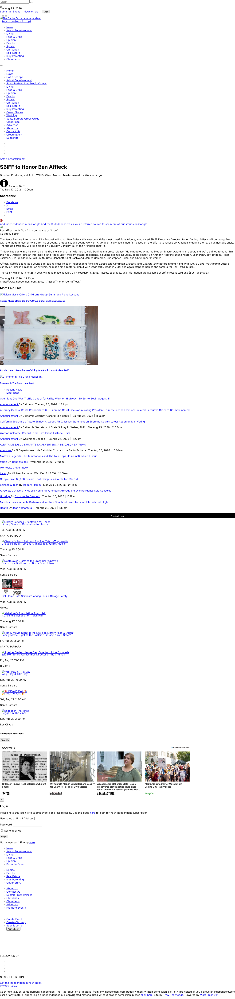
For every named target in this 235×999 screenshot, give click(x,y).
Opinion (11, 40)
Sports (10, 46)
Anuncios (6, 450)
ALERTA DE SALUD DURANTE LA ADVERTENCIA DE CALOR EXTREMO (43, 444)
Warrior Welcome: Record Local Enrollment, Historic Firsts (35, 433)
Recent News (14, 389)
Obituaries (12, 49)
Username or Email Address (17, 818)
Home (10, 70)
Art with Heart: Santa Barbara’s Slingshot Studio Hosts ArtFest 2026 (34, 370)
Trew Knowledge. (174, 994)
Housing (5, 496)
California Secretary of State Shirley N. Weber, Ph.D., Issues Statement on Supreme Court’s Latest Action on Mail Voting (72, 421)
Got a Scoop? (22, 21)
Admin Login (13, 929)
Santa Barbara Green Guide (22, 118)
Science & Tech (9, 484)
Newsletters (31, 11)
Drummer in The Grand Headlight (17, 383)
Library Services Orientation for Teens (25, 524)
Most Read (12, 392)
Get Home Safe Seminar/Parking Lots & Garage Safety (34, 596)
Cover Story (13, 882)
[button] (24, 774)
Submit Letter (14, 925)
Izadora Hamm (32, 484)
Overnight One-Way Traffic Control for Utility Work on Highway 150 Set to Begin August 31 (55, 398)
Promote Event (15, 864)
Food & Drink (14, 36)
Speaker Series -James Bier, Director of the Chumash (34, 654)
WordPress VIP (209, 994)
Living (10, 33)
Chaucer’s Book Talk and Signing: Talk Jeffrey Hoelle (34, 543)
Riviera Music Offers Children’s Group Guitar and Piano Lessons (32, 301)
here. (32, 842)
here (92, 812)
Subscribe (8, 21)
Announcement (9, 404)
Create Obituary (16, 922)
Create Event (14, 134)
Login (45, 12)
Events (10, 43)
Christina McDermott (27, 496)
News (9, 27)
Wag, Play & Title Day (15, 674)
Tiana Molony (20, 461)
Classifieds (13, 59)
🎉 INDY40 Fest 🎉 (13, 693)
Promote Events (16, 907)
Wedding (11, 115)
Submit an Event (10, 11)
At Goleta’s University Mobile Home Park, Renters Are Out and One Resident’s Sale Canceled (55, 490)
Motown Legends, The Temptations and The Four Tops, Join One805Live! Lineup (48, 456)
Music (4, 461)
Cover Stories (14, 112)
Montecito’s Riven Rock (14, 467)
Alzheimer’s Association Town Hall (22, 615)
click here (147, 994)
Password (6, 824)
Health (4, 507)
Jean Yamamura (22, 507)
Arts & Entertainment (19, 30)
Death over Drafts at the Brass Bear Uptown (28, 563)
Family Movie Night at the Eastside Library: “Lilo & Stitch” (36, 635)
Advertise (12, 125)
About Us (12, 128)
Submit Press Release (19, 894)
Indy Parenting (15, 56)
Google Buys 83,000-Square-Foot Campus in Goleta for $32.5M (39, 479)
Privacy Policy (8, 985)
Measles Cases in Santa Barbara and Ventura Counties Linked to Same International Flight (54, 502)
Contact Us (13, 131)
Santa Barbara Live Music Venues (26, 83)
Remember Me (12, 830)
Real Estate (13, 52)
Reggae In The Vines (14, 713)
